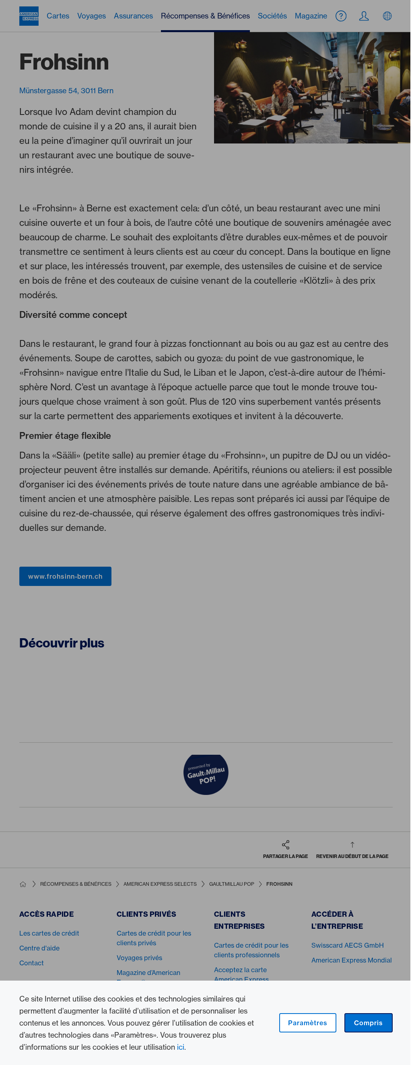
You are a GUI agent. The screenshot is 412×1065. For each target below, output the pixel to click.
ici (180, 1046)
